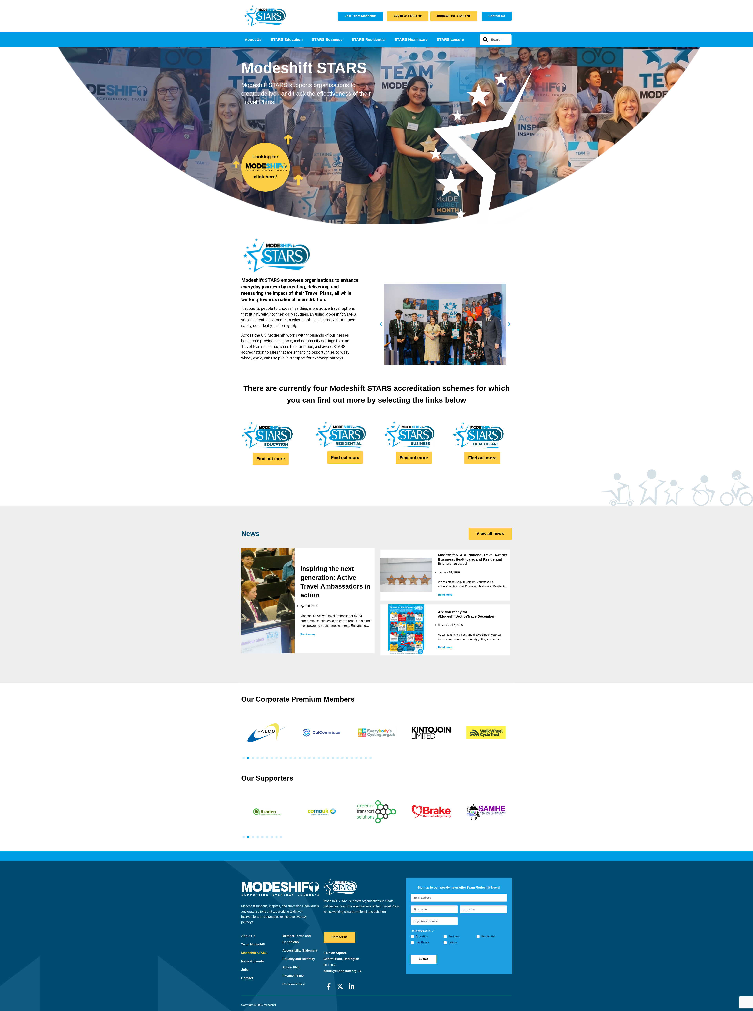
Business (453, 936)
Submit (423, 958)
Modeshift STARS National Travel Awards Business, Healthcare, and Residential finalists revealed (472, 559)
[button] (380, 324)
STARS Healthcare (411, 39)
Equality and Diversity (298, 959)
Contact (247, 978)
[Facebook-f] (329, 986)
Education (421, 936)
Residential (487, 936)
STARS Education (287, 39)
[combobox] (496, 39)
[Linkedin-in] (351, 986)
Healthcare (422, 942)
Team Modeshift (253, 944)
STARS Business (327, 39)
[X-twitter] (340, 986)
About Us (253, 39)
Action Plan (291, 967)
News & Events (252, 961)
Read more (307, 634)
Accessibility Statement (299, 950)
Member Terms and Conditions (296, 939)
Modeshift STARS (254, 953)
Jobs (245, 969)
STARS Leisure (450, 39)
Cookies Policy (293, 984)
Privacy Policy (293, 975)
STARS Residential (369, 39)
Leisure (452, 942)
